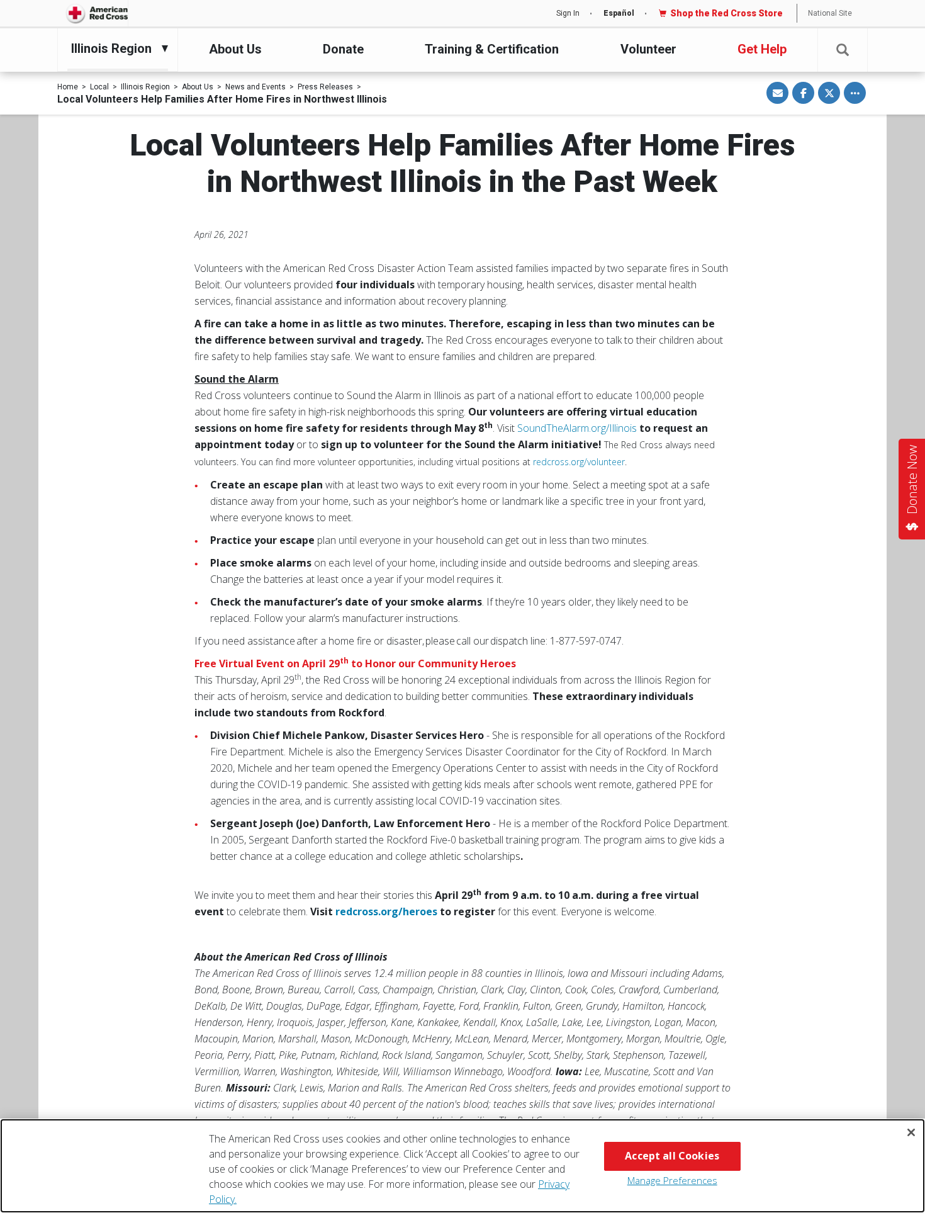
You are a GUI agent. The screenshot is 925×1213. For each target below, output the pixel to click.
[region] (462, 1166)
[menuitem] (114, 48)
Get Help (762, 49)
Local (99, 86)
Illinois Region (145, 86)
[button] (842, 50)
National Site (830, 13)
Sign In (568, 13)
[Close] (911, 1132)
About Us (235, 49)
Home (67, 86)
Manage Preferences (672, 1180)
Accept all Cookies (672, 1156)
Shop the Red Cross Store (726, 13)
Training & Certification (492, 49)
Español (618, 13)
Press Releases (325, 86)
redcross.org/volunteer (579, 462)
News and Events (255, 86)
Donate (343, 49)
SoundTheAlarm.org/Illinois (577, 428)
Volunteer (648, 49)
